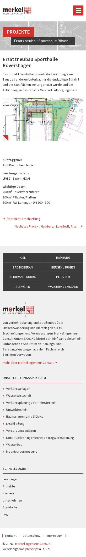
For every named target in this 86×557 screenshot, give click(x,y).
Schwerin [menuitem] (23, 286)
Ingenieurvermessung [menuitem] (22, 451)
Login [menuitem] (6, 514)
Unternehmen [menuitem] (12, 500)
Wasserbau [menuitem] (14, 444)
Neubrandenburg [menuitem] (23, 277)
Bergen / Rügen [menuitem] (63, 267)
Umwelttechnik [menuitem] (16, 409)
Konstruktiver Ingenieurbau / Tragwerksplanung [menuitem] (40, 437)
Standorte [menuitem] (10, 507)
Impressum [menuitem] (55, 535)
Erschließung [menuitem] (15, 423)
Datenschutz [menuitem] (32, 535)
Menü (78, 10)
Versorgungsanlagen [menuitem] (21, 430)
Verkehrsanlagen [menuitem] (18, 388)
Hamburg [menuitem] (63, 257)
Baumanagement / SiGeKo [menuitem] (24, 416)
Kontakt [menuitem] (10, 535)
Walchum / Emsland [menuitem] (63, 286)
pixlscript (31, 549)
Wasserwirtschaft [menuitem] (18, 395)
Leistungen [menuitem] (10, 479)
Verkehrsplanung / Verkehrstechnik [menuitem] (31, 402)
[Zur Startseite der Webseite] (17, 10)
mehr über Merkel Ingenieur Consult (28, 362)
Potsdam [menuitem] (63, 277)
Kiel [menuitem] (23, 257)
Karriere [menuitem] (8, 493)
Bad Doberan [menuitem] (23, 267)
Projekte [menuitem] (9, 486)
